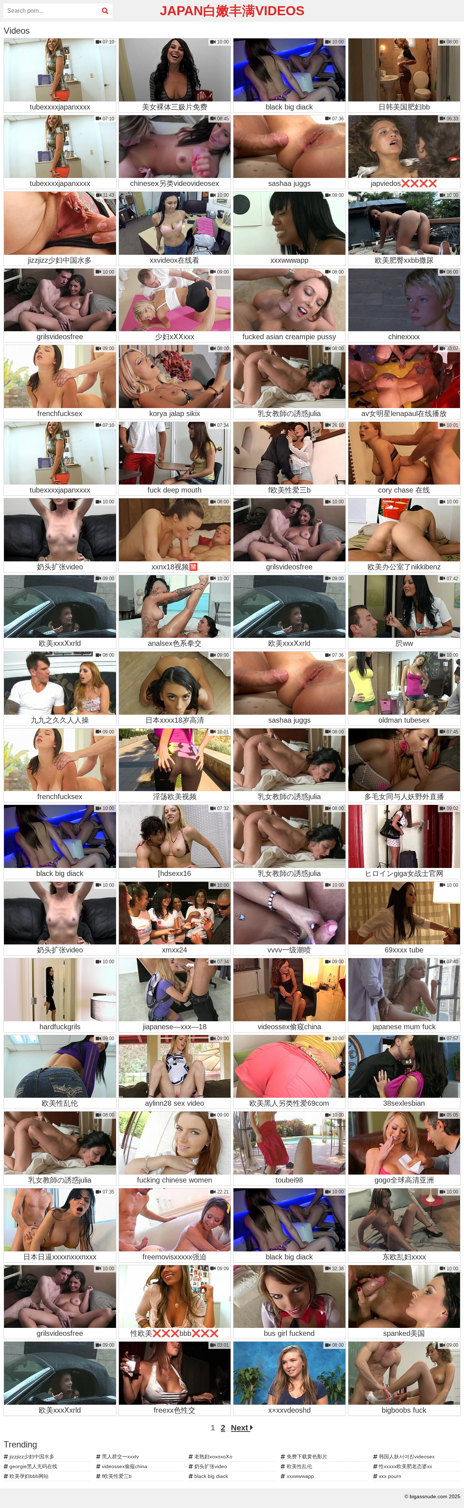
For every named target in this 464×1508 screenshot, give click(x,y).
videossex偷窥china (123, 1466)
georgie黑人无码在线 (32, 1466)
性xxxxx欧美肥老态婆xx (404, 1466)
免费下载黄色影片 (306, 1456)
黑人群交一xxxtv (119, 1456)
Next (240, 1427)
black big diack (210, 1476)
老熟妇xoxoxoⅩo (212, 1456)
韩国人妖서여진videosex (406, 1456)
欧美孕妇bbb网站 (28, 1476)
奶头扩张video (210, 1466)
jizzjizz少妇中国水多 (31, 1456)
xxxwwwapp (299, 1476)
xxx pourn (389, 1476)
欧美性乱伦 (298, 1466)
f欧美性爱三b (116, 1476)
